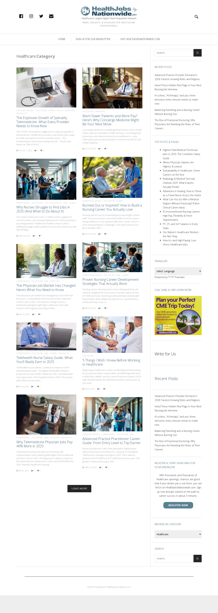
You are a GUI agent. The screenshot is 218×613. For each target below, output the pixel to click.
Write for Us (165, 354)
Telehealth (21, 113)
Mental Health (56, 110)
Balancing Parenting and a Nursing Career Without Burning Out (177, 112)
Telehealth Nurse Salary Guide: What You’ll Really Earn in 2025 (44, 359)
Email (55, 16)
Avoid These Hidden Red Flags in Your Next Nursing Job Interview (178, 87)
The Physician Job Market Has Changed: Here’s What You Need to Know (46, 287)
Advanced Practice (25, 110)
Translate (180, 277)
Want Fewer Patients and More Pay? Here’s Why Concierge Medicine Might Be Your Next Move (110, 120)
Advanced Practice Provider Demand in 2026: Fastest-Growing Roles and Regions (177, 77)
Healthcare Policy (53, 203)
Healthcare (41, 110)
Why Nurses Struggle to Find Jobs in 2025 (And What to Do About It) (43, 209)
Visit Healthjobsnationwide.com (140, 39)
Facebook (25, 16)
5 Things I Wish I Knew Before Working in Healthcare (111, 362)
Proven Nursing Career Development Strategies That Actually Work (110, 281)
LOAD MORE (79, 488)
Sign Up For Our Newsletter (93, 39)
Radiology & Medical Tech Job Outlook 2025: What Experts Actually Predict (179, 182)
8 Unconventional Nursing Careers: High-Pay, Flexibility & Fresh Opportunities (181, 215)
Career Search (23, 203)
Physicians (69, 110)
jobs (65, 203)
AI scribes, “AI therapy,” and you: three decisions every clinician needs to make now (176, 99)
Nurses (119, 201)
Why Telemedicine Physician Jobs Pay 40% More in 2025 (44, 444)
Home (61, 39)
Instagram (35, 16)
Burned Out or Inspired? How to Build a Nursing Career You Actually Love (112, 207)
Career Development (92, 201)
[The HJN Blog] (109, 13)
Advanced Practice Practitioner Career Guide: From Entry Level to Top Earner (111, 440)
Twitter (45, 16)
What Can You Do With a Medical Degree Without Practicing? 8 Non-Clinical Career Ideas (181, 203)
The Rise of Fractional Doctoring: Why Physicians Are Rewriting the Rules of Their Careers (177, 124)
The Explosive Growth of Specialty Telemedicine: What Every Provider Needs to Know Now (42, 121)
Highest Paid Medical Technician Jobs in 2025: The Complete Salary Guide (181, 154)
